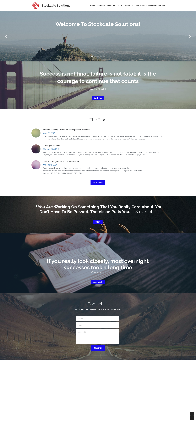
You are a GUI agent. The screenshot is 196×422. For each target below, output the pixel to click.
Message (81, 332)
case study (98, 282)
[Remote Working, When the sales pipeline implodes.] (35, 133)
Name (80, 318)
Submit (98, 348)
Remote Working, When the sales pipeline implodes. (67, 130)
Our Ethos (98, 49)
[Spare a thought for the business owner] (35, 164)
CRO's (97, 222)
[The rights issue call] (35, 148)
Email (79, 325)
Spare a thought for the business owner (61, 161)
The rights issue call (52, 145)
